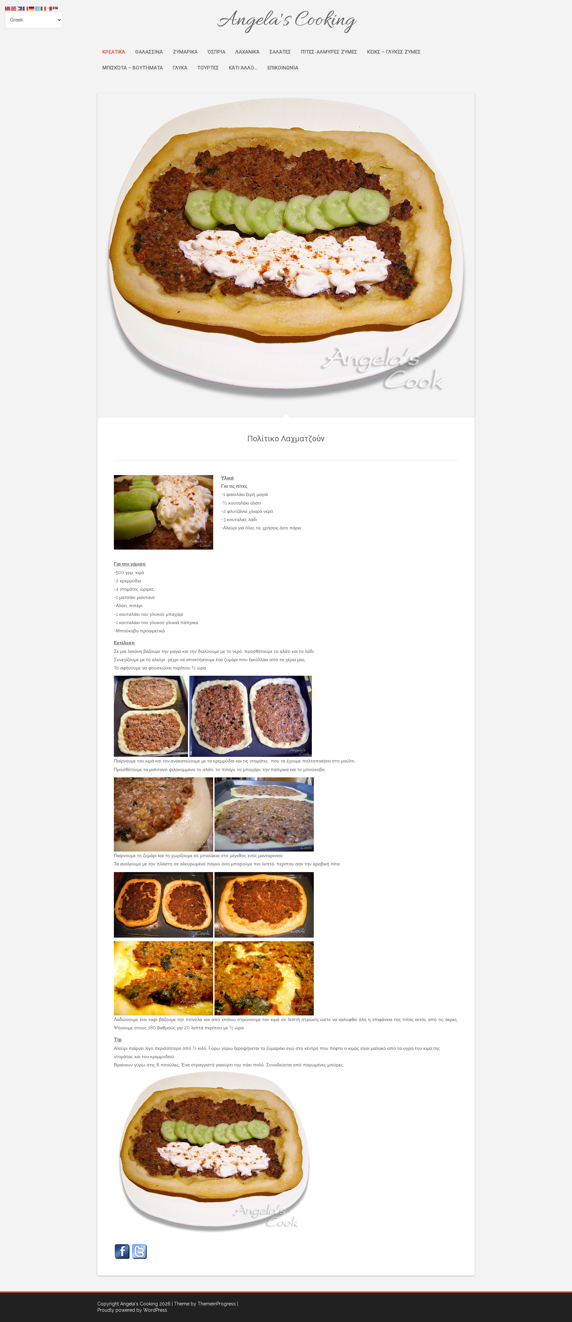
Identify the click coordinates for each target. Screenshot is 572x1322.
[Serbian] (56, 8)
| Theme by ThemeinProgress (204, 1303)
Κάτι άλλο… (243, 68)
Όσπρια (216, 52)
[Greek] (38, 8)
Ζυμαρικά (185, 52)
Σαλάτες (280, 52)
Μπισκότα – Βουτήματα (132, 68)
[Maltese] (50, 8)
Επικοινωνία (282, 68)
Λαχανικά (247, 52)
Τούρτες (208, 68)
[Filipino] (20, 8)
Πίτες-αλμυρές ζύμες (329, 52)
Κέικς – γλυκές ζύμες (394, 52)
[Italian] (44, 8)
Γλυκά (180, 68)
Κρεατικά (113, 52)
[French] (26, 8)
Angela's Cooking (286, 20)
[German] (32, 8)
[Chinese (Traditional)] (8, 8)
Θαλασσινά (149, 52)
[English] (14, 8)
